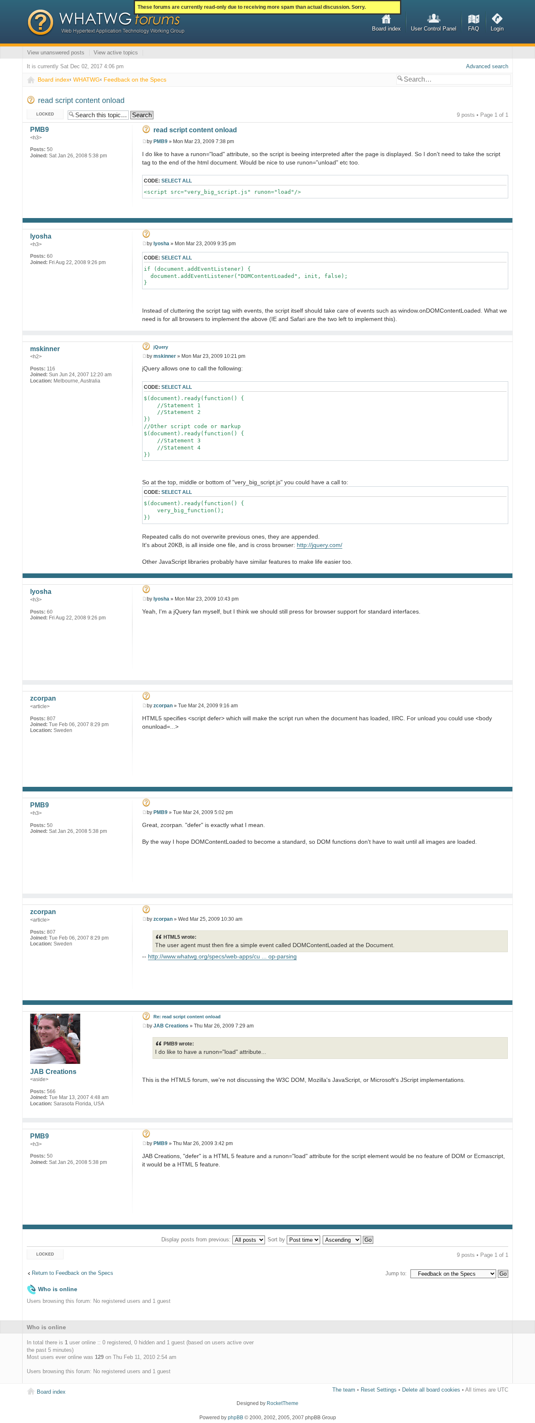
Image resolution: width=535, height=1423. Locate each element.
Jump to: (396, 1273)
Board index (386, 29)
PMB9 (160, 141)
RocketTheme (282, 1403)
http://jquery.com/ (319, 545)
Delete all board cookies (431, 1390)
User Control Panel (433, 29)
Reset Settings (379, 1390)
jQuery (160, 346)
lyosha (161, 244)
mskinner (164, 356)
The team (343, 1390)
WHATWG (86, 79)
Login (497, 29)
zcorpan (163, 706)
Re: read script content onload (187, 1016)
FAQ (473, 29)
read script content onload (81, 100)
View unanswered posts (55, 52)
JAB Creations (171, 1026)
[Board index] (106, 23)
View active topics (116, 52)
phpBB (235, 1417)
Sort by (277, 1239)
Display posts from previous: (196, 1239)
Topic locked (42, 113)
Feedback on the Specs (135, 79)
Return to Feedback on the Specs (72, 1273)
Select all (176, 180)
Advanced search (487, 66)
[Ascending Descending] (348, 1239)
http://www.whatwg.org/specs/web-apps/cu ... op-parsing (222, 956)
